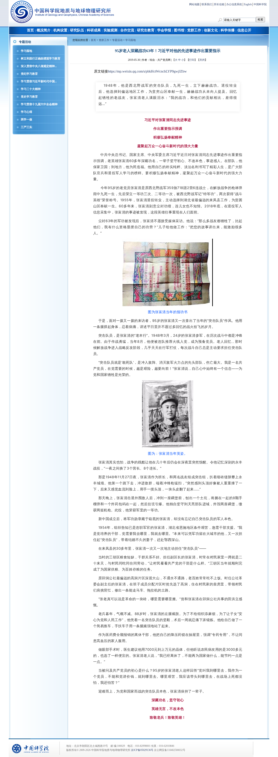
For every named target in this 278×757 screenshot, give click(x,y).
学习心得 (26, 111)
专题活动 (117, 40)
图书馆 (179, 30)
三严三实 (26, 127)
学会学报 (164, 30)
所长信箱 (219, 4)
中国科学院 (260, 4)
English (248, 4)
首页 (30, 30)
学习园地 (26, 50)
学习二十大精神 (31, 89)
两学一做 (26, 119)
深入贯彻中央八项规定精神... (39, 66)
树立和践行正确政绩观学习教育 (40, 58)
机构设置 (60, 30)
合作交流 (127, 30)
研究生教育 (145, 30)
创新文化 (211, 30)
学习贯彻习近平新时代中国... (39, 81)
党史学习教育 (29, 96)
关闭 (202, 59)
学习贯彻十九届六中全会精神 (39, 104)
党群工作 (194, 30)
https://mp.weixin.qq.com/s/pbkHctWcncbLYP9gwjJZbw (147, 71)
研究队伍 (77, 30)
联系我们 (207, 4)
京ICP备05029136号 (142, 750)
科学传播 (228, 30)
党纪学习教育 (29, 73)
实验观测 (110, 30)
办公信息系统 (234, 4)
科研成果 (94, 30)
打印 (191, 59)
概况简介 (44, 30)
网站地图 (194, 4)
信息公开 (244, 30)
